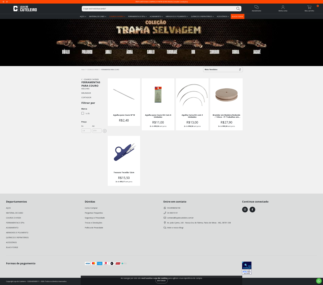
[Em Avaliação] (246, 268)
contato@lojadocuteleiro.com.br (180, 218)
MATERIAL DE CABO (97, 16)
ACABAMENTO (156, 16)
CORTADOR (86, 97)
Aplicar (105, 131)
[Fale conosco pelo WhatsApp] (319, 281)
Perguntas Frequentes (94, 213)
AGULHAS (85, 88)
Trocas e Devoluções (93, 222)
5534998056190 (173, 208)
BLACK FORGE (237, 16)
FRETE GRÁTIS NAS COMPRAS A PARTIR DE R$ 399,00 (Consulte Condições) (162, 2)
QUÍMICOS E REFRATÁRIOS (202, 16)
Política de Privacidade (94, 227)
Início (83, 69)
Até (93, 126)
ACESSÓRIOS (222, 16)
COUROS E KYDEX (116, 16)
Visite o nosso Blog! (175, 227)
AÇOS (82, 16)
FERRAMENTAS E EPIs (137, 16)
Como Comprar (91, 208)
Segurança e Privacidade (95, 218)
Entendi (161, 281)
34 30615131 (172, 213)
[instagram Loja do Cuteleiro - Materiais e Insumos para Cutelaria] (4, 2)
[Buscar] (238, 9)
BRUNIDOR (86, 93)
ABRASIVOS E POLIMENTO (176, 16)
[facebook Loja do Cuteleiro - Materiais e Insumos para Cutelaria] (7, 2)
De (82, 126)
